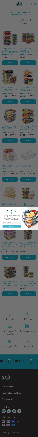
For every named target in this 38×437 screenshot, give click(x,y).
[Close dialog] (37, 208)
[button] (19, 214)
